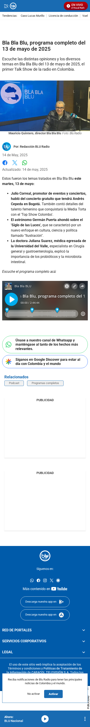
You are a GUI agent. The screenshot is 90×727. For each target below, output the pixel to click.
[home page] (45, 555)
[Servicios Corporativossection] (84, 641)
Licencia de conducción (63, 16)
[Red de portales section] (84, 630)
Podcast (14, 383)
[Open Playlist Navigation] (85, 719)
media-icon (45, 719)
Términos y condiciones (24, 668)
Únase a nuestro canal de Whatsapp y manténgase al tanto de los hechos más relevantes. (47, 344)
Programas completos (45, 383)
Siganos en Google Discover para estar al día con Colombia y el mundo (48, 361)
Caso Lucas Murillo (32, 16)
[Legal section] (84, 652)
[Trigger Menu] (6, 5)
